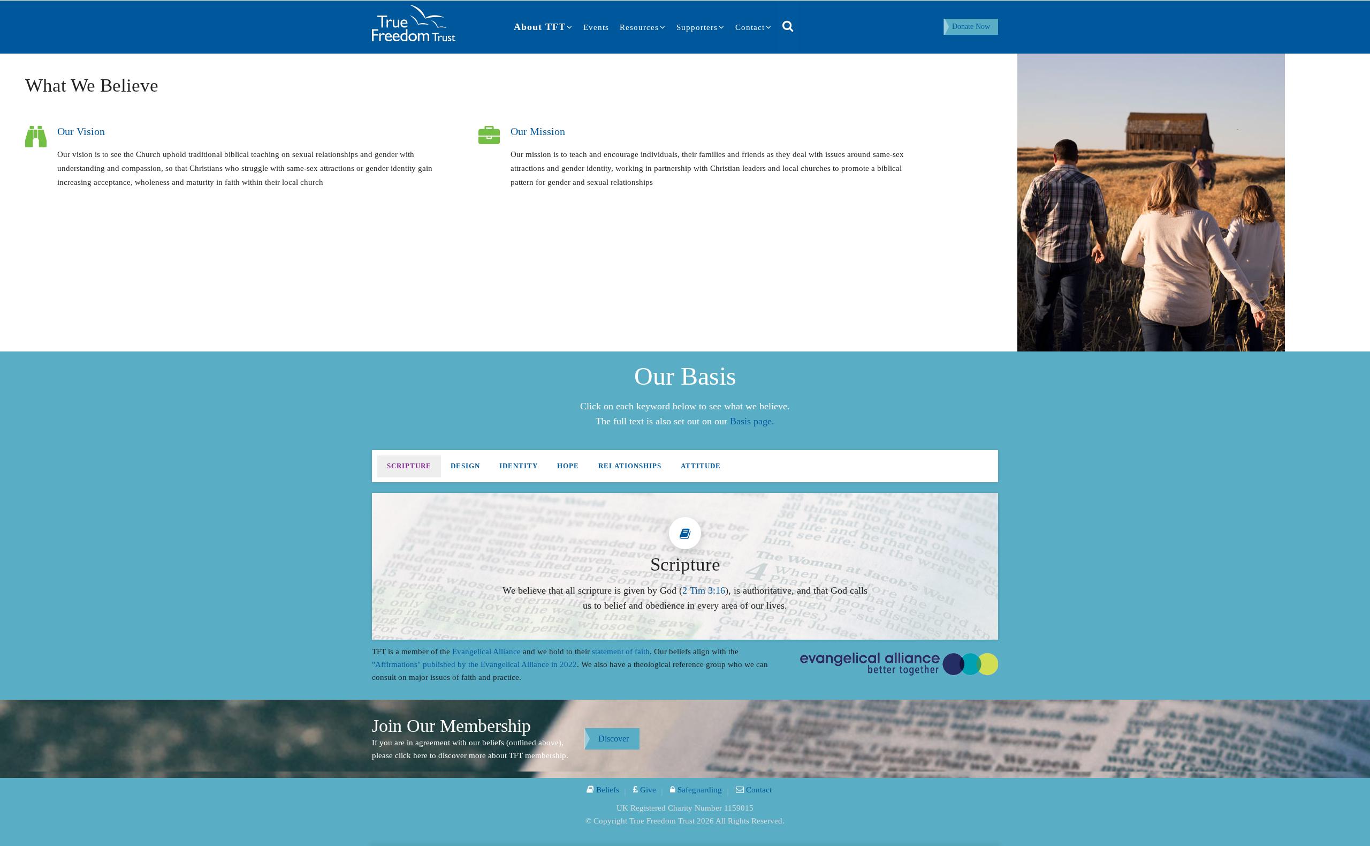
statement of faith (621, 651)
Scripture (409, 466)
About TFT (540, 26)
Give (647, 789)
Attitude (701, 466)
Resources (639, 27)
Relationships (629, 466)
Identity (518, 466)
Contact (750, 27)
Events (596, 27)
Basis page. (752, 421)
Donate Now (971, 27)
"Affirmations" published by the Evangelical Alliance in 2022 (474, 664)
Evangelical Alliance (486, 651)
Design (465, 466)
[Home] (413, 22)
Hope (568, 466)
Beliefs (606, 789)
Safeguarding (698, 789)
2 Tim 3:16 (703, 590)
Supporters (697, 27)
